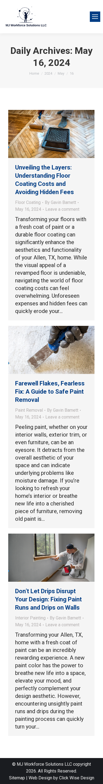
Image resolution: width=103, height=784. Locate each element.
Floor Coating (28, 202)
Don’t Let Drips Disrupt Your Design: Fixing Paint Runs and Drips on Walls (48, 599)
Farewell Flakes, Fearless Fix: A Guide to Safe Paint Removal (50, 391)
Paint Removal (29, 410)
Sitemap (17, 777)
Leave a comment (62, 209)
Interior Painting (30, 618)
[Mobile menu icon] (95, 16)
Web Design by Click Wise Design (61, 777)
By (60, 202)
